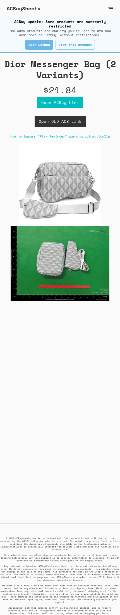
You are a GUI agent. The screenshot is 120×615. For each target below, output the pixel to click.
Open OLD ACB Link (60, 121)
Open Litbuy (39, 44)
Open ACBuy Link (60, 102)
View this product (75, 44)
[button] (110, 8)
